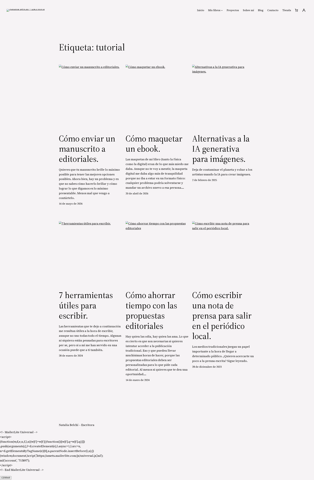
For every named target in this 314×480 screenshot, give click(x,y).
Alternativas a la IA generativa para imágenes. (221, 148)
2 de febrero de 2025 (204, 180)
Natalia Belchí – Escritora (76, 425)
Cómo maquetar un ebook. (154, 143)
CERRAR (5, 478)
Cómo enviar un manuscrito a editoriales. (87, 148)
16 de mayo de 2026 (70, 203)
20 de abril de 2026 (137, 193)
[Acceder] (303, 10)
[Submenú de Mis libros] (222, 10)
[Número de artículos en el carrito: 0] (296, 10)
